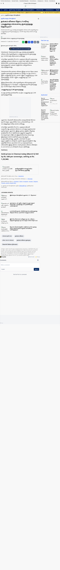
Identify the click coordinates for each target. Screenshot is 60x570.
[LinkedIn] (32, 42)
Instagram (25, 181)
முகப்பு (5, 9)
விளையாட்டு (39, 9)
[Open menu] (1, 3)
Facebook (16, 181)
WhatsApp (30, 179)
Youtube (31, 181)
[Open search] (3, 3)
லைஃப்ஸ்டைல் (49, 9)
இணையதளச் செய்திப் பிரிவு (8, 45)
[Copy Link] (38, 42)
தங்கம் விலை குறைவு (23, 240)
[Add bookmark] (38, 18)
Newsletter (21, 176)
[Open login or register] (59, 3)
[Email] (35, 42)
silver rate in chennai (8, 240)
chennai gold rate (7, 236)
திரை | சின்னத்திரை (28, 9)
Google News (13, 183)
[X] (26, 42)
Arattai (7, 183)
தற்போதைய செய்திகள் (15, 9)
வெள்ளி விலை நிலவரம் (9, 244)
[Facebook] (29, 42)
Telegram (35, 181)
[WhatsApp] (23, 42)
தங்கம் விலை (19, 236)
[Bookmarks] (56, 3)
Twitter (21, 181)
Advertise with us (13, 116)
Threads (3, 183)
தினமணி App (22, 185)
